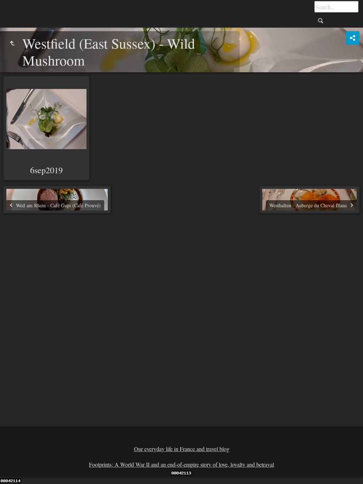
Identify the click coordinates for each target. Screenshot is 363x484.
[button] (14, 469)
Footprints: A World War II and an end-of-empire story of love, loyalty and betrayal (181, 464)
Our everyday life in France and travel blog (181, 448)
